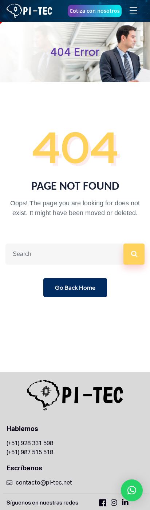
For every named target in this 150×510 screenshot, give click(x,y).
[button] (132, 490)
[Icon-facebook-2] (103, 503)
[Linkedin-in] (125, 503)
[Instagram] (114, 503)
